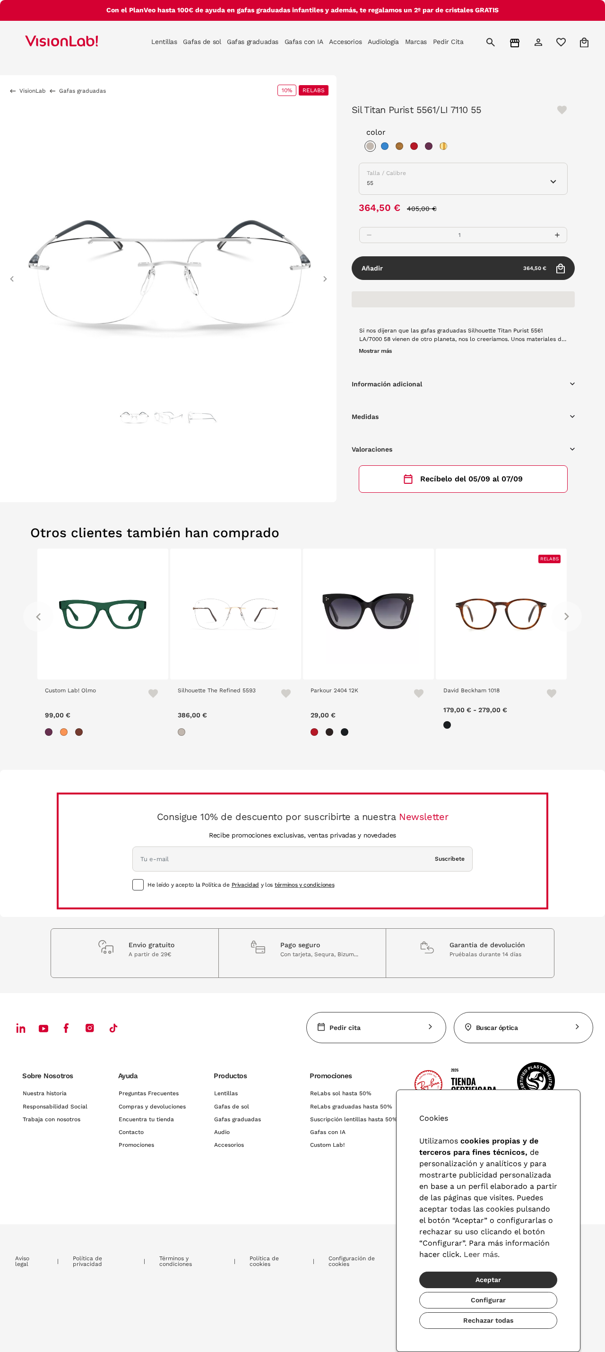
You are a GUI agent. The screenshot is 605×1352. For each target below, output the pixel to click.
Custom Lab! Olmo (70, 690)
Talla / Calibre (386, 173)
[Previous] (38, 617)
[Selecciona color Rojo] (416, 147)
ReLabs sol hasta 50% (341, 1093)
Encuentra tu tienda (146, 1119)
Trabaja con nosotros (51, 1119)
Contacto (131, 1132)
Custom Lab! (327, 1145)
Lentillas (226, 1093)
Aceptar (488, 1279)
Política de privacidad (87, 1261)
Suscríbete (450, 858)
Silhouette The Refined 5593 (217, 690)
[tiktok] (113, 1028)
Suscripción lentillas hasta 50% (354, 1119)
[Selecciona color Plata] (372, 147)
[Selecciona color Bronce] (402, 147)
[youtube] (89, 1028)
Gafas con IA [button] (304, 41)
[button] (11, 274)
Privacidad (245, 884)
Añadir (454, 268)
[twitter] (43, 1028)
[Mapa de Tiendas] (516, 42)
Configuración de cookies (351, 1261)
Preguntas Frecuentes (149, 1093)
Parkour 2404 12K (334, 690)
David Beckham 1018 (471, 690)
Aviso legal (22, 1261)
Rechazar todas (488, 1320)
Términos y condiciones (175, 1261)
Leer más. (482, 1254)
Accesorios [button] (345, 41)
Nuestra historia (45, 1093)
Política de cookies (264, 1261)
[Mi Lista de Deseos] (562, 42)
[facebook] (66, 1028)
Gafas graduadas (237, 1119)
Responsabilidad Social (55, 1106)
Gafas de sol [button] (202, 41)
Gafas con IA (328, 1132)
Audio (222, 1132)
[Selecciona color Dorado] (446, 147)
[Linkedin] (20, 1028)
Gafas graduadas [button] (252, 41)
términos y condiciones (304, 884)
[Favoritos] (149, 693)
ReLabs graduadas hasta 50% (351, 1106)
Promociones (136, 1145)
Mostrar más (375, 351)
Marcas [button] (416, 41)
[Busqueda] (491, 42)
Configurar (488, 1300)
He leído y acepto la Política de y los (240, 884)
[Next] (567, 617)
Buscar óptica (497, 1027)
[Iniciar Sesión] (539, 42)
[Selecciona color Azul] (387, 147)
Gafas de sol (231, 1106)
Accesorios (229, 1145)
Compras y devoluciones (152, 1106)
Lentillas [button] (164, 41)
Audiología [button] (383, 41)
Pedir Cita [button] (448, 41)
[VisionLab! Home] (78, 42)
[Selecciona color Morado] (431, 147)
